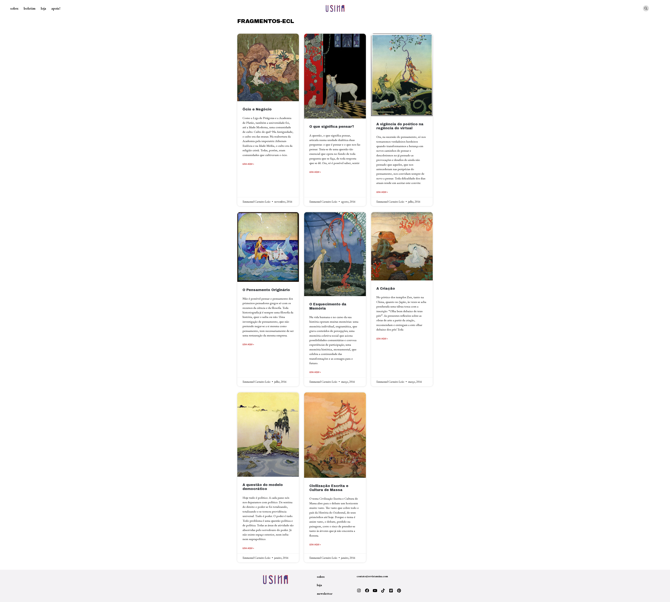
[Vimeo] (391, 591)
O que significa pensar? (331, 126)
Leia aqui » (248, 164)
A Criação (385, 288)
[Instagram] (359, 591)
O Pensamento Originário (266, 290)
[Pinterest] (399, 591)
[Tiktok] (383, 591)
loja (43, 8)
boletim (29, 8)
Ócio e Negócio (257, 109)
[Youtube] (375, 591)
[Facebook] (367, 591)
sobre (14, 8)
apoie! (55, 8)
